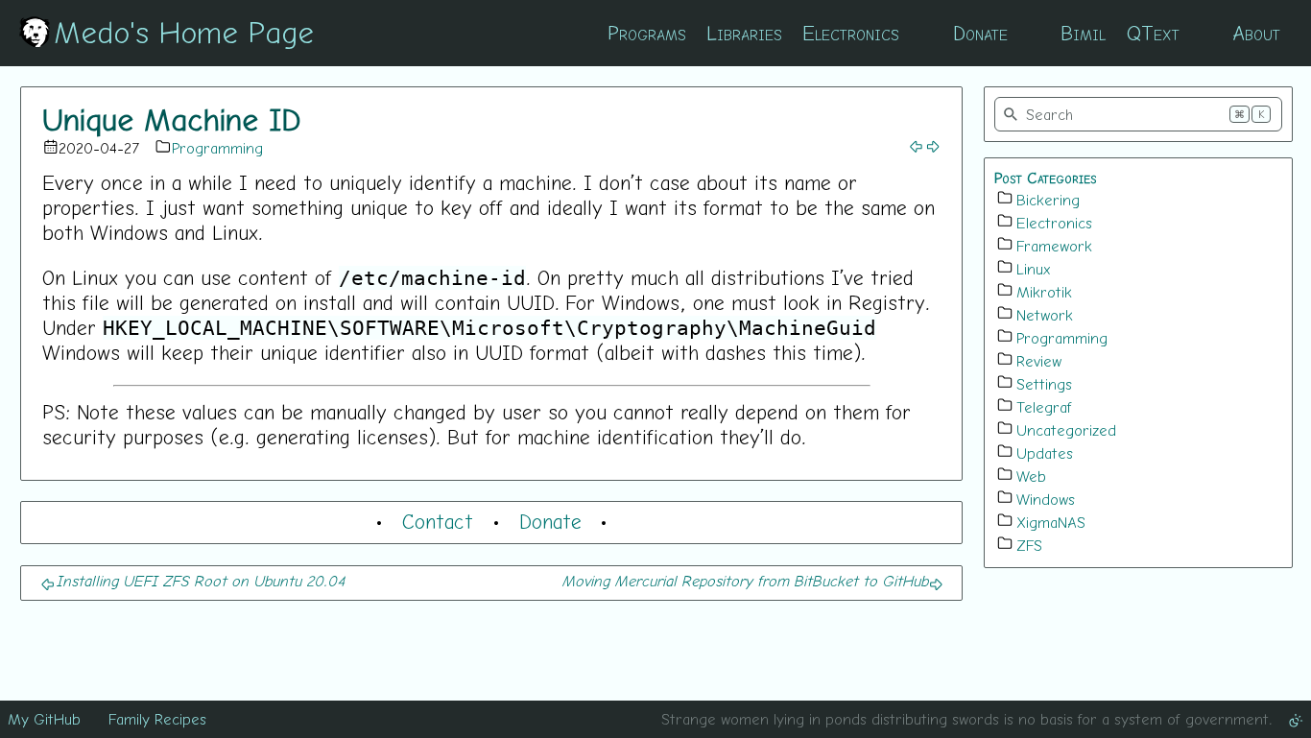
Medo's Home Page (184, 31)
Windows (1045, 499)
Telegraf (1044, 407)
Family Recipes (157, 718)
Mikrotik (1044, 291)
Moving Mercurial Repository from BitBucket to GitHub (744, 580)
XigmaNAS (1050, 522)
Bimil (1083, 32)
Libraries (744, 32)
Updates (1044, 453)
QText (1153, 32)
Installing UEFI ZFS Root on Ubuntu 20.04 (200, 580)
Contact (437, 521)
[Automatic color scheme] (1295, 718)
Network (1044, 314)
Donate (980, 32)
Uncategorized (1066, 430)
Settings (1044, 383)
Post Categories (1045, 177)
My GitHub (44, 718)
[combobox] (1138, 114)
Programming (217, 147)
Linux (1033, 268)
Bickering (1048, 199)
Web (1031, 476)
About (1256, 32)
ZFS (1029, 545)
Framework (1054, 245)
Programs (647, 32)
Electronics (850, 32)
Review (1038, 360)
